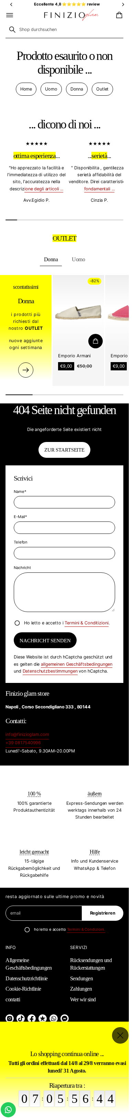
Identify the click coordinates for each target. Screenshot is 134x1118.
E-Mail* (20, 516)
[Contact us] (8, 1109)
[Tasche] (118, 15)
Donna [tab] (51, 259)
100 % (34, 794)
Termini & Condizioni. (86, 929)
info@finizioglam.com (27, 734)
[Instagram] (9, 1018)
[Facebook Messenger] (64, 1018)
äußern (94, 794)
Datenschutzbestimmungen (50, 671)
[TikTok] (20, 1018)
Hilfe (95, 852)
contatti (12, 999)
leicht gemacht (34, 852)
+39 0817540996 (23, 742)
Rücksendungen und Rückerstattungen (91, 964)
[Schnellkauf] (95, 341)
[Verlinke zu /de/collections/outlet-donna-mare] (25, 369)
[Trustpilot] (42, 1018)
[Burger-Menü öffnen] (9, 15)
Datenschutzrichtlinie (26, 978)
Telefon (20, 542)
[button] (118, 15)
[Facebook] (31, 1018)
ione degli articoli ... (43, 188)
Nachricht (22, 567)
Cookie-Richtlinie (23, 989)
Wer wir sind (83, 999)
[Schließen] (120, 1035)
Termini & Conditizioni (86, 622)
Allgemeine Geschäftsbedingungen (28, 964)
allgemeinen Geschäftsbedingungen (76, 664)
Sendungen (81, 978)
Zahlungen (81, 989)
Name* (20, 491)
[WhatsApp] (53, 1018)
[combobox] (64, 29)
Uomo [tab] (78, 259)
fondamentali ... (99, 188)
